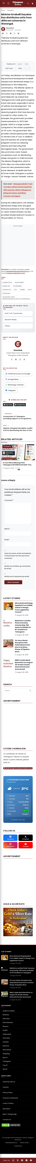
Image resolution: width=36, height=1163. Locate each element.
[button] (32, 457)
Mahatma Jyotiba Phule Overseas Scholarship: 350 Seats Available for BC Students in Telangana (23, 626)
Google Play (20, 405)
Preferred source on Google (19, 374)
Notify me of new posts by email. (16, 576)
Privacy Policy (7, 1093)
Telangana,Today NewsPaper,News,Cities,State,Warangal (16, 298)
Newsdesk (10, 28)
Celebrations (7, 282)
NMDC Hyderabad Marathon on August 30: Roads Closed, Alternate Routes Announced (24, 664)
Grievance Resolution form (15, 273)
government (17, 286)
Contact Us (7, 1120)
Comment (9, 500)
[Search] (30, 690)
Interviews (6, 1038)
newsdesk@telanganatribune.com (17, 271)
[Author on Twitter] (11, 359)
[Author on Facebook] (16, 359)
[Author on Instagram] (20, 359)
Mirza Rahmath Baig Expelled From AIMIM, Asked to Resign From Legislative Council (24, 607)
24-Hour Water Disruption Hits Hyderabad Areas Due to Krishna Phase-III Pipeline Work (22, 646)
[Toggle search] (28, 3)
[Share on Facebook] (3, 33)
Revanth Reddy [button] (11, 320)
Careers (6, 1087)
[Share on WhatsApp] (14, 33)
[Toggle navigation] (3, 3)
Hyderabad (7, 1034)
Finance (5, 1026)
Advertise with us (9, 1082)
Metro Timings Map (10, 1114)
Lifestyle (6, 1042)
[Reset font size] (29, 68)
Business (6, 1015)
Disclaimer (6, 1109)
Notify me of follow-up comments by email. (17, 567)
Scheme (22, 290)
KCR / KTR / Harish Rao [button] (13, 313)
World (5, 1069)
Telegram (12, 390)
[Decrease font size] (15, 68)
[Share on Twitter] (18, 1160)
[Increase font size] (25, 68)
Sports (5, 1058)
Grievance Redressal (10, 1098)
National (6, 1046)
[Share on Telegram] (10, 33)
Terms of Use (24, 1143)
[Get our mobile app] (8, 4)
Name (7, 529)
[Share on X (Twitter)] (6, 33)
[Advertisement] (18, 246)
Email (7, 540)
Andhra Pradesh (8, 1011)
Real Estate (7, 1050)
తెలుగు (26, 64)
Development (19, 282)
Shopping (6, 1054)
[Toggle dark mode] (33, 3)
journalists (6, 290)
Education (6, 1019)
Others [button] (7, 326)
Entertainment (8, 1022)
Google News (13, 379)
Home (3, 10)
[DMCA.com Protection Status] (18, 1125)
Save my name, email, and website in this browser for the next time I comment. (17, 555)
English (20, 64)
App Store (8, 405)
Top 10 (5, 1065)
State (30, 290)
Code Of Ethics (8, 1103)
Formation (6, 286)
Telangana (10, 10)
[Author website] (24, 359)
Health (5, 1030)
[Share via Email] (18, 33)
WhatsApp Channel (16, 385)
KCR (15, 290)
